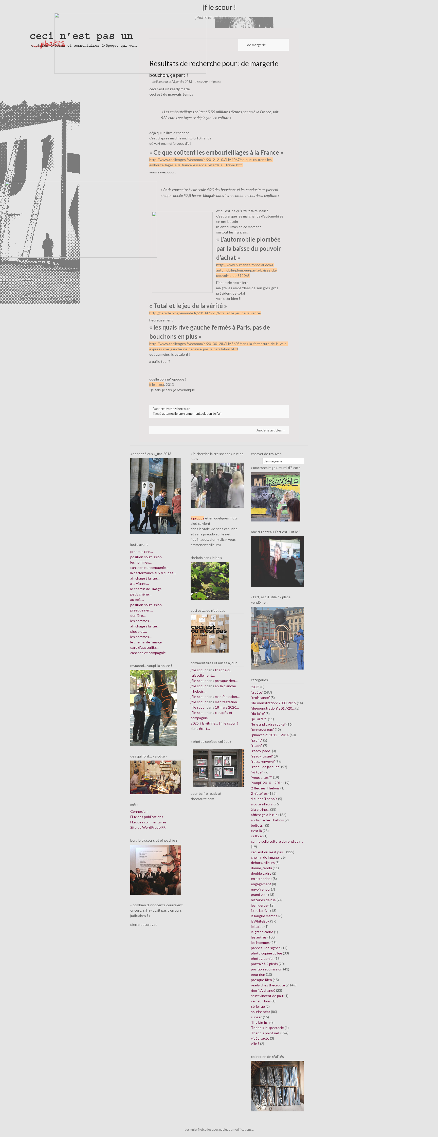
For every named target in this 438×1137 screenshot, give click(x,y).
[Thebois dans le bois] (210, 580)
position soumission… (147, 557)
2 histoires (259, 793)
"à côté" (257, 692)
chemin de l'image (265, 857)
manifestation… (227, 696)
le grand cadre (262, 932)
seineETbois (261, 1001)
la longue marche (264, 916)
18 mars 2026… (227, 707)
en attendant (261, 878)
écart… (204, 728)
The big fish (260, 1022)
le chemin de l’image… (147, 589)
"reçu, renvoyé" (263, 761)
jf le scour (162, 82)
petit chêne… (140, 594)
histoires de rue (263, 900)
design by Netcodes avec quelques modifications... (219, 1129)
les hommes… (141, 562)
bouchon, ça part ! (168, 75)
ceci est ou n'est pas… (268, 852)
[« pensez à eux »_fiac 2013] (155, 495)
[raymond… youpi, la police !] (153, 707)
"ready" (256, 745)
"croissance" (260, 697)
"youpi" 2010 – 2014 (267, 783)
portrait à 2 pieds (264, 964)
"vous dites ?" (261, 777)
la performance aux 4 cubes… (153, 573)
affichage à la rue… (144, 578)
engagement (261, 884)
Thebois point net (265, 1033)
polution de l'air (211, 414)
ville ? (255, 1043)
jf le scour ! (219, 7)
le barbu (257, 926)
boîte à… (257, 825)
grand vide (259, 894)
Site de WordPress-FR (148, 827)
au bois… (137, 599)
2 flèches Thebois (265, 788)
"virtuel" (257, 772)
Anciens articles (271, 430)
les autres (259, 937)
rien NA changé (263, 990)
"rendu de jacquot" (265, 767)
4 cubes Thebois (264, 799)
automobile (170, 414)
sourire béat (260, 1011)
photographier (262, 958)
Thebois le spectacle (267, 1027)
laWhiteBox (260, 921)
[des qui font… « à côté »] (155, 777)
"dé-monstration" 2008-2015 (273, 703)
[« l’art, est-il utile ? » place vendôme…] (277, 637)
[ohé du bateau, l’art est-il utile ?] (277, 561)
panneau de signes (266, 948)
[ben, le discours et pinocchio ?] (155, 869)
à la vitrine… (139, 583)
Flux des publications (146, 817)
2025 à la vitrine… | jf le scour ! (214, 723)
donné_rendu (261, 868)
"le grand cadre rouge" (268, 724)
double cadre (261, 873)
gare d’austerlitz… (144, 647)
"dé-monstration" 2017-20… (273, 708)
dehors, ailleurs (263, 862)
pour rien (258, 974)
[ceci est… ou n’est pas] (210, 633)
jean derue (259, 905)
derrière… (137, 615)
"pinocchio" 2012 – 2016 (270, 735)
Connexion (139, 811)
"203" (255, 687)
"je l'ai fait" (259, 719)
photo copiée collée (266, 953)
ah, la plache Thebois (267, 820)
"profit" (256, 740)
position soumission (266, 969)
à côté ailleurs (262, 804)
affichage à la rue (264, 815)
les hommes (260, 942)
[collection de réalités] (277, 1086)
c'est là (256, 830)
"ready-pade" (261, 751)
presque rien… (141, 551)
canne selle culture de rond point (277, 841)
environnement (189, 414)
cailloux (257, 836)
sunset (256, 1017)
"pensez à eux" (262, 729)
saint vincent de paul (267, 996)
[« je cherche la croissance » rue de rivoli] (217, 485)
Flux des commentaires (148, 822)
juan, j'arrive (260, 910)
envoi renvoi (260, 889)
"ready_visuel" (262, 756)
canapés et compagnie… (149, 567)
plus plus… (138, 631)
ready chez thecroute (175, 409)
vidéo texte (260, 1038)
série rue (258, 1006)
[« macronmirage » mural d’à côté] (275, 496)
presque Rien (261, 980)
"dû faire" (258, 713)
